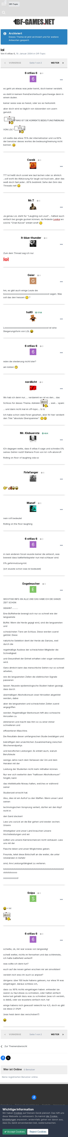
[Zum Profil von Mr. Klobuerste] (33, 439)
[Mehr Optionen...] (61, 80)
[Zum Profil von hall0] (33, 318)
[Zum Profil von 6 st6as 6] (33, 79)
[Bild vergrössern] (9, 120)
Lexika (56, 219)
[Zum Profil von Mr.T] (33, 206)
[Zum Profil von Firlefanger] (33, 478)
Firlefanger (31, 472)
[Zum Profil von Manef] (33, 508)
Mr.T (31, 200)
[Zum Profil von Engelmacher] (33, 589)
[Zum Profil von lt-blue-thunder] (33, 243)
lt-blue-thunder (31, 237)
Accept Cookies (16, 1131)
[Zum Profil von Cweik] (33, 165)
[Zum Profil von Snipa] (33, 898)
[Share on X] (8, 1058)
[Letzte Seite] (63, 62)
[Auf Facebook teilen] (3, 1058)
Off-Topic (41, 53)
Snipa (31, 892)
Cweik (31, 159)
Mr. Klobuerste (29, 433)
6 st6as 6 (10, 53)
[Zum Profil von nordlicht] (33, 388)
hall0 (29, 312)
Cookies (18, 1113)
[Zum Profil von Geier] (33, 281)
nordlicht (31, 382)
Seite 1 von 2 (36, 63)
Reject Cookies (37, 1131)
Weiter (55, 63)
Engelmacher (31, 583)
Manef (31, 503)
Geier (31, 275)
